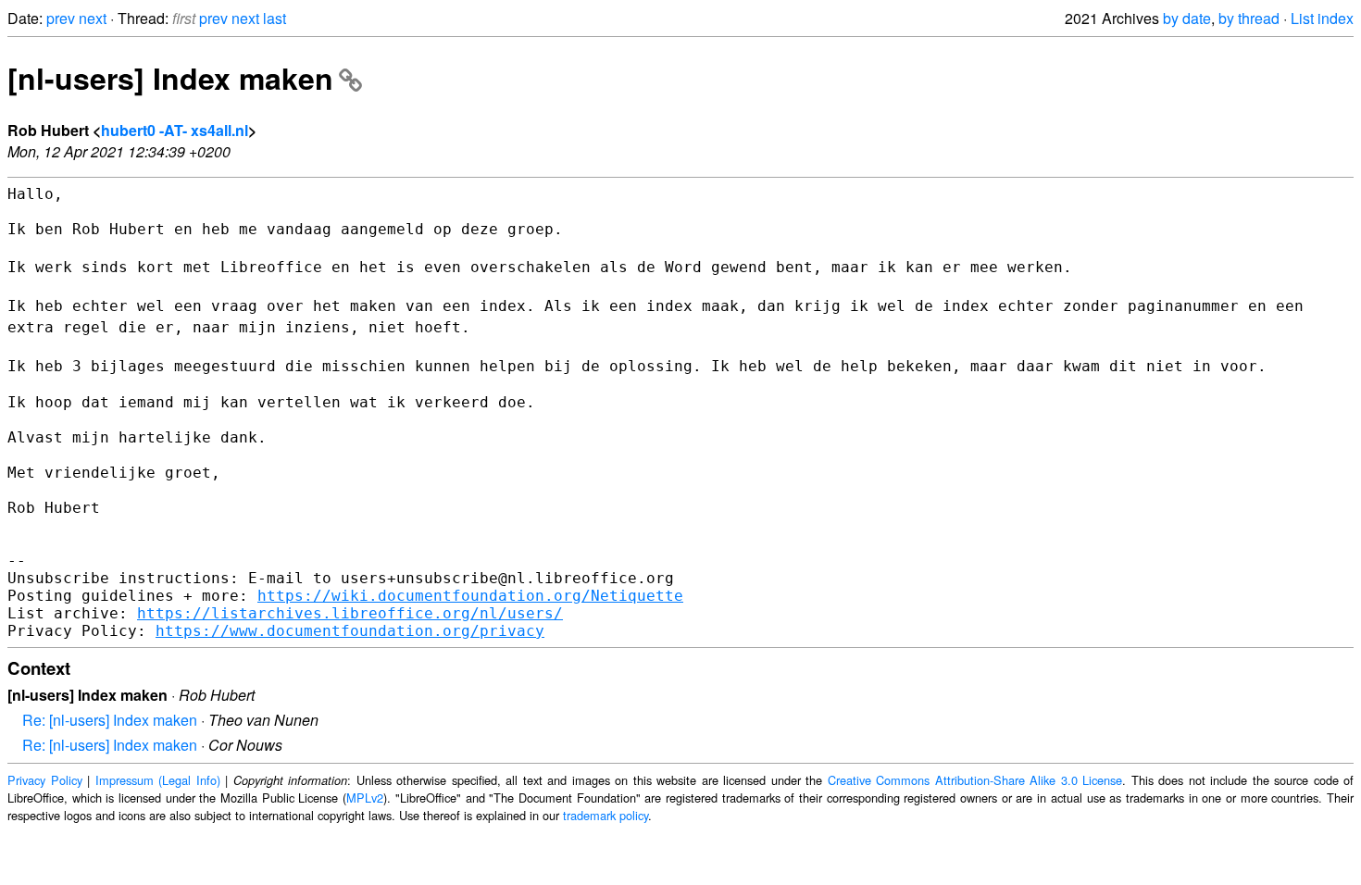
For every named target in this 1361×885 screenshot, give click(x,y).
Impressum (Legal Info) (157, 780)
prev (60, 18)
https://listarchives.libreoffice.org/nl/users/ (350, 613)
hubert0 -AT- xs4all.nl (174, 130)
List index (1322, 18)
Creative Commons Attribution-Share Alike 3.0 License (975, 780)
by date (1187, 18)
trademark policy (605, 815)
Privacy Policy (44, 780)
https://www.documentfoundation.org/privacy (350, 631)
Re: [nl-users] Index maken (109, 719)
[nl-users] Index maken (170, 77)
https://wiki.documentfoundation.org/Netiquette (470, 596)
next (92, 18)
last (274, 18)
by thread (1249, 18)
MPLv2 (364, 797)
